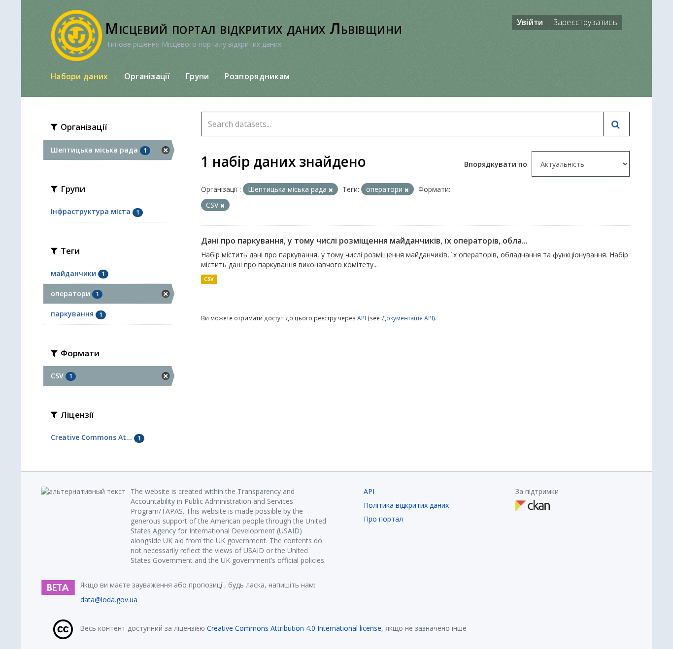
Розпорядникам (257, 76)
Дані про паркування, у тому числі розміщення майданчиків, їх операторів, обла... (364, 240)
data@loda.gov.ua (108, 599)
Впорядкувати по (496, 164)
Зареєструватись (585, 22)
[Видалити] (331, 189)
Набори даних (79, 76)
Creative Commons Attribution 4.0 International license (294, 628)
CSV (209, 279)
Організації (147, 76)
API (361, 318)
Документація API (407, 318)
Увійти (530, 22)
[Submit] (616, 124)
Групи (197, 76)
